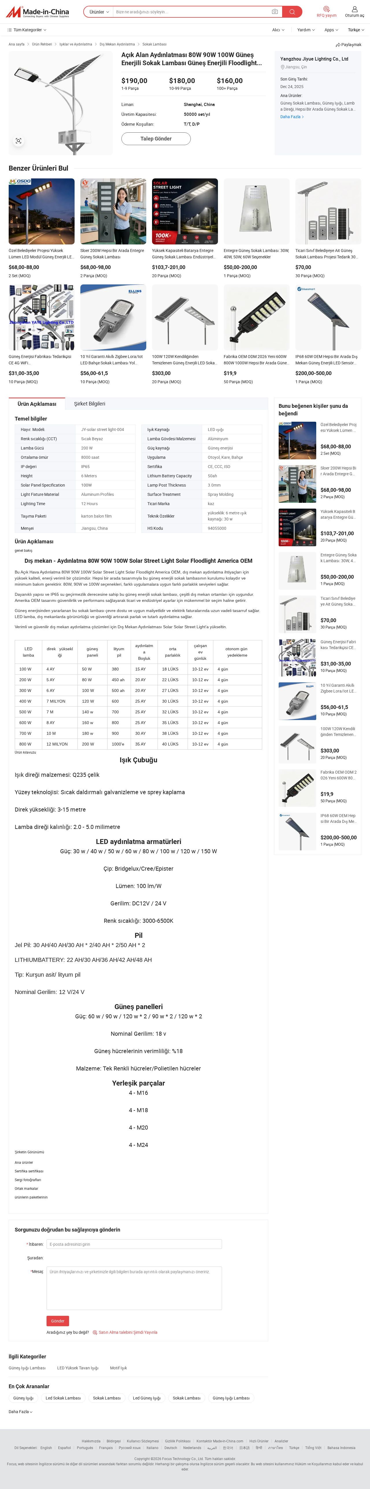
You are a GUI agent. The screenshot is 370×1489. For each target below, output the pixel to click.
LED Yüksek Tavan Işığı (78, 1368)
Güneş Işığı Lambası (27, 1368)
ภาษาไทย (275, 1447)
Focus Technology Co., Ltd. (183, 1458)
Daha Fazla (290, 116)
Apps (329, 29)
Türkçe (294, 1447)
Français (106, 1447)
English (46, 1447)
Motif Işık (118, 1368)
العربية (212, 1447)
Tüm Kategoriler (28, 29)
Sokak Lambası (107, 1398)
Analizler (281, 1441)
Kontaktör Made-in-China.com (220, 1441)
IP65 (85, 466)
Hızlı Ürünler (259, 1441)
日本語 (244, 1447)
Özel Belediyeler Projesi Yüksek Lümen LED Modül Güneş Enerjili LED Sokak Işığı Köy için (338, 427)
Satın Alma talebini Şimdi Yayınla (125, 1332)
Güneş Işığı (23, 1398)
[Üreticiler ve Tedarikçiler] (37, 12)
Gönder (57, 1321)
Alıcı (276, 29)
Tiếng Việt (313, 1447)
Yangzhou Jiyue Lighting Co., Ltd (314, 59)
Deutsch (170, 1447)
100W (86, 485)
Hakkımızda (91, 1441)
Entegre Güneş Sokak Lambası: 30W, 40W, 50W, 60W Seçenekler (339, 558)
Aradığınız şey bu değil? (68, 1332)
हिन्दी (259, 1447)
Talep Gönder (156, 139)
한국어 (228, 1447)
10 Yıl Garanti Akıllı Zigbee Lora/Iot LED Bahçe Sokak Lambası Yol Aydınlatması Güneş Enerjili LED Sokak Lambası (338, 688)
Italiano (152, 1447)
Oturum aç (354, 15)
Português (85, 1447)
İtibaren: (35, 1244)
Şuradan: (35, 1257)
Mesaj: (37, 1271)
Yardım (303, 29)
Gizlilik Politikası (177, 1441)
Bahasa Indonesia (342, 1447)
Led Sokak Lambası (63, 1398)
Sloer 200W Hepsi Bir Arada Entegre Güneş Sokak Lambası (338, 471)
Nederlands (192, 1447)
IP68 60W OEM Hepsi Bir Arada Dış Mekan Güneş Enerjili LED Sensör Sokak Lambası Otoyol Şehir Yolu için (338, 818)
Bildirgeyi (114, 1441)
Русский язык (129, 1447)
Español (64, 1447)
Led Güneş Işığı (147, 1398)
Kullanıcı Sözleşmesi (143, 1441)
